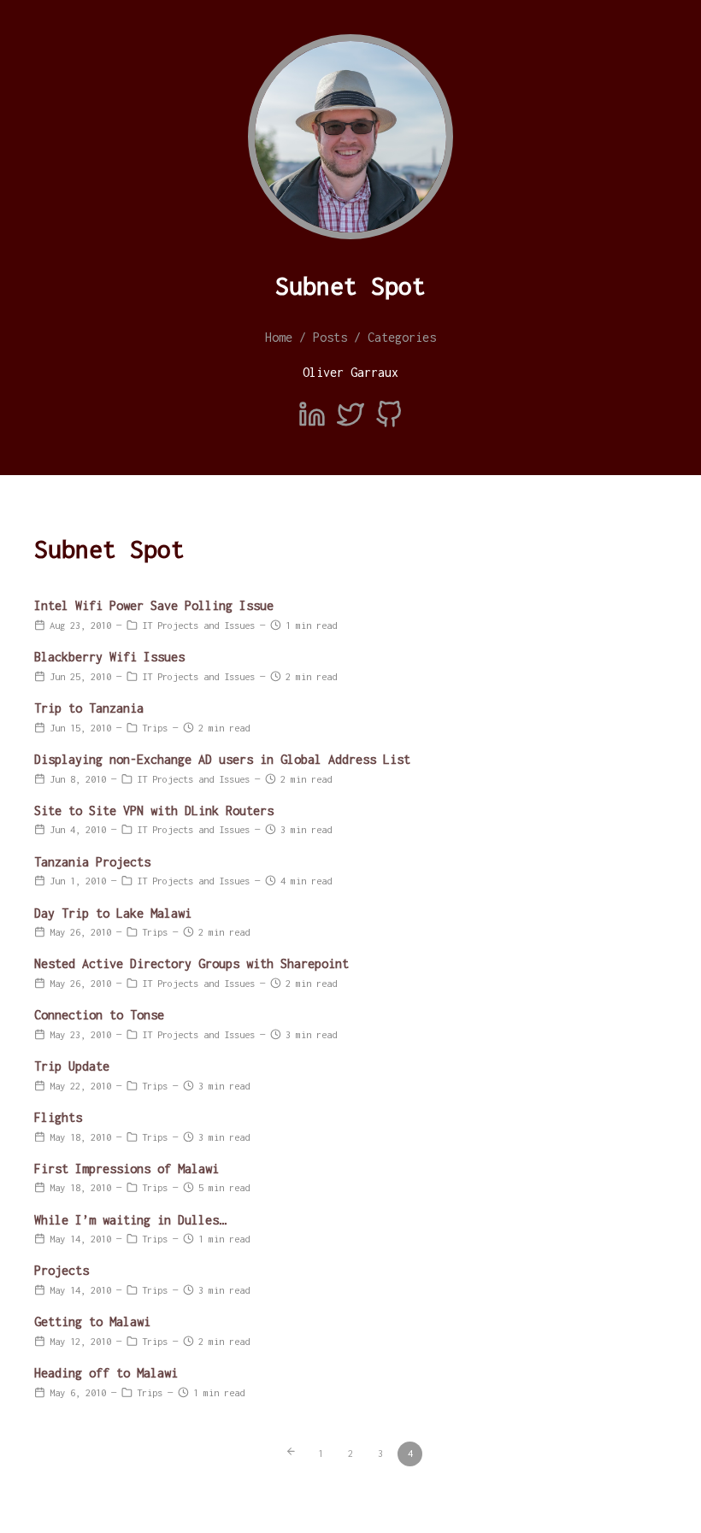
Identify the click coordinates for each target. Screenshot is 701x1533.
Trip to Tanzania (89, 708)
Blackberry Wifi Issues (109, 656)
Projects (61, 1270)
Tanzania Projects (92, 862)
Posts (330, 337)
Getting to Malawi (92, 1321)
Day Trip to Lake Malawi (112, 913)
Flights (58, 1117)
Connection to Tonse (99, 1014)
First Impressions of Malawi (126, 1168)
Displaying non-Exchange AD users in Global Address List (222, 759)
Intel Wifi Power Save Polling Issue (154, 605)
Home (278, 337)
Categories (402, 337)
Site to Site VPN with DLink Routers (154, 810)
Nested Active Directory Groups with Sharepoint (191, 963)
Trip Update (71, 1066)
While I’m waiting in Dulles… (130, 1220)
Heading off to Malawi (106, 1373)
